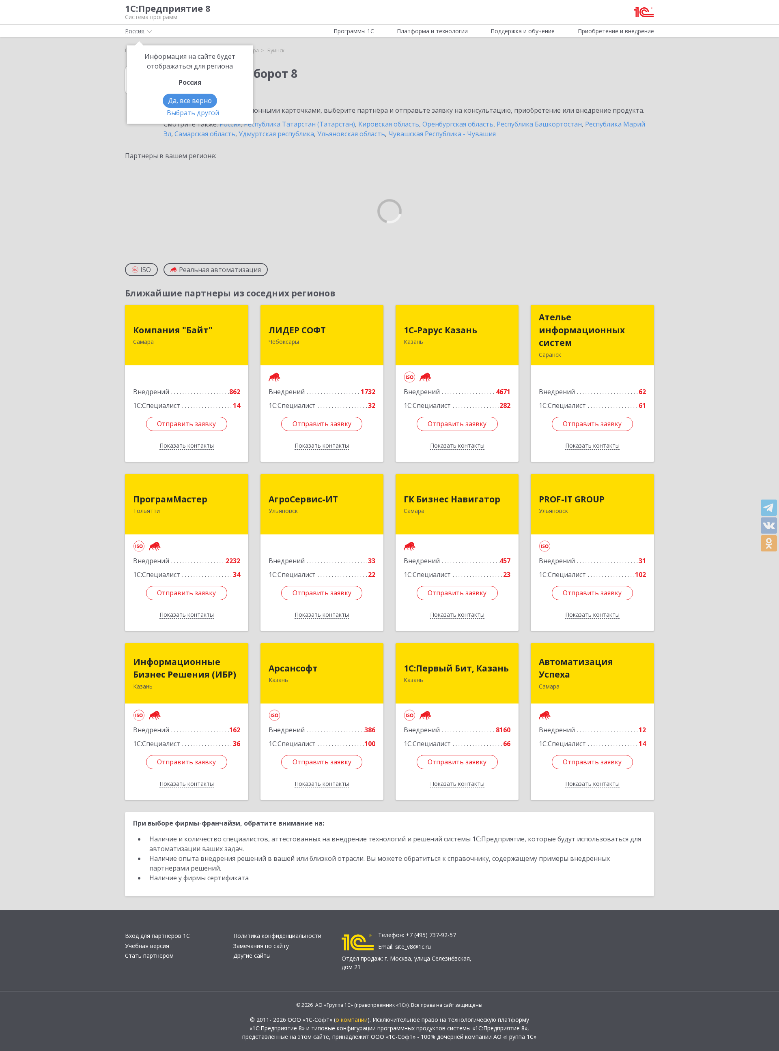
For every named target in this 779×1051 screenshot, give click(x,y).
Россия (230, 124)
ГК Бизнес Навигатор (452, 499)
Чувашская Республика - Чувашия (442, 133)
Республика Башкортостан (539, 124)
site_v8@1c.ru (413, 946)
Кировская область (388, 124)
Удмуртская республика (276, 133)
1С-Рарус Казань (440, 330)
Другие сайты (252, 955)
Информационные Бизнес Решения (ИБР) (184, 668)
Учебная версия (147, 946)
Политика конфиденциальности (277, 935)
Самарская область (204, 133)
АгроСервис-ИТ (303, 499)
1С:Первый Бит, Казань (456, 668)
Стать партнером (149, 955)
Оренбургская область (457, 124)
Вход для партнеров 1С (157, 935)
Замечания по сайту (261, 946)
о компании (352, 1019)
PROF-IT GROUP (572, 499)
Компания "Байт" (173, 330)
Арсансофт (293, 668)
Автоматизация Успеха (576, 668)
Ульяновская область (351, 133)
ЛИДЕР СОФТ (297, 330)
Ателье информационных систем (582, 329)
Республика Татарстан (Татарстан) (299, 124)
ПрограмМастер (170, 499)
